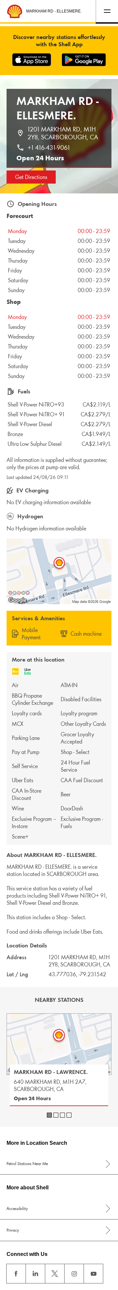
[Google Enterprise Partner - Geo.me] (19, 593)
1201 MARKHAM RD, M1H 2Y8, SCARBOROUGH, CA (63, 133)
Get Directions (31, 177)
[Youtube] (93, 1273)
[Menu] (107, 11)
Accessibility (17, 1208)
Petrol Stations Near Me (27, 1163)
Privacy (13, 1230)
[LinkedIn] (35, 1273)
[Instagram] (74, 1273)
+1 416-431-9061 (49, 147)
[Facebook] (16, 1273)
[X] (55, 1273)
